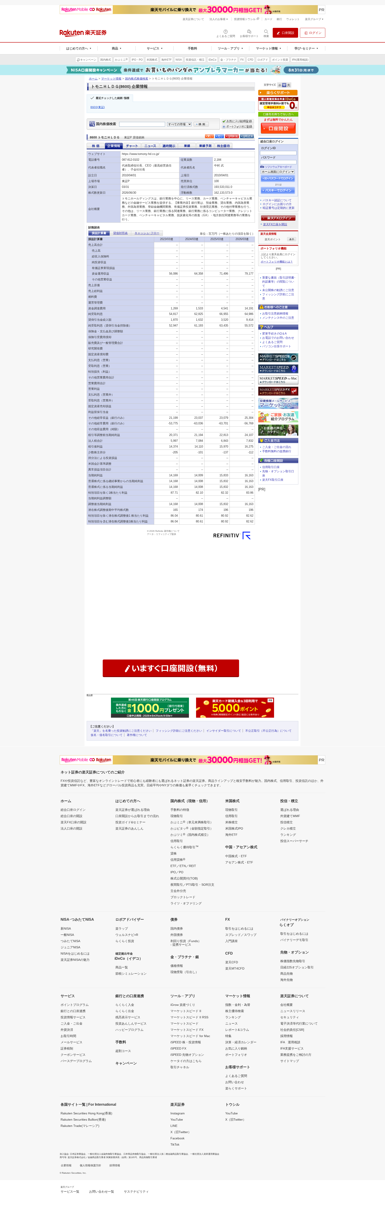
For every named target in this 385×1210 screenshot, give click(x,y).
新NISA (66, 928)
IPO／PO (176, 872)
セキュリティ (289, 1017)
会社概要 (286, 1005)
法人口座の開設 (71, 828)
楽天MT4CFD (234, 968)
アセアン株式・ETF (239, 862)
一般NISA (67, 935)
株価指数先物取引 (292, 961)
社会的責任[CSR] (292, 1029)
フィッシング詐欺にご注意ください (179, 730)
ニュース (231, 1023)
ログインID (268, 148)
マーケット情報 (111, 78)
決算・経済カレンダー (240, 1042)
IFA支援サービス (292, 1048)
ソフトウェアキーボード (278, 166)
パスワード (268, 157)
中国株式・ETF (236, 856)
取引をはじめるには (239, 928)
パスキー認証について (277, 200)
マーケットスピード (184, 1023)
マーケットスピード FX (186, 1029)
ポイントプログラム (75, 1005)
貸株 (173, 853)
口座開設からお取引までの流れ (137, 816)
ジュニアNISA (70, 947)
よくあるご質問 (272, 342)
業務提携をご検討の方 (295, 1054)
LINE (173, 1126)
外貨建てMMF (290, 816)
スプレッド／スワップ (240, 935)
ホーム (93, 78)
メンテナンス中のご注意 (278, 317)
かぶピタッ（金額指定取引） (191, 828)
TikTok (174, 1144)
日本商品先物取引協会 (134, 1154)
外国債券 (176, 935)
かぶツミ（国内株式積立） (190, 834)
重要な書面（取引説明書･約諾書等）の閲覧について (279, 282)
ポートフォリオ (236, 1054)
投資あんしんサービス (131, 1023)
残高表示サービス (127, 1017)
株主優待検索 (234, 1011)
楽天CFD (231, 962)
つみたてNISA (70, 941)
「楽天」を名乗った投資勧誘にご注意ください (121, 730)
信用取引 (176, 841)
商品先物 (286, 973)
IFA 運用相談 (290, 1042)
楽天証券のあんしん (129, 828)
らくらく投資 (124, 941)
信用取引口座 (271, 467)
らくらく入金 (124, 1005)
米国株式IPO (234, 828)
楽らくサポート (236, 1088)
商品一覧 (121, 967)
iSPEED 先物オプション (187, 1054)
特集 (228, 1036)
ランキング (288, 834)
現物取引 (176, 816)
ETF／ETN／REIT (183, 866)
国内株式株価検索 (136, 78)
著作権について (137, 735)
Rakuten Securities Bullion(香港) (83, 1119)
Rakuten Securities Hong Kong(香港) (86, 1113)
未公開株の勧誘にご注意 (278, 290)
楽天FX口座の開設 (73, 822)
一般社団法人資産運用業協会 (204, 1154)
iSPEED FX (178, 1048)
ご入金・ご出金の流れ (276, 447)
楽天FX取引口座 (272, 479)
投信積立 (286, 822)
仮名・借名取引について (107, 735)
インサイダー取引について (223, 730)
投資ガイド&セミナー (130, 822)
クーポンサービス (73, 1054)
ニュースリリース (292, 1011)
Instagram (177, 1113)
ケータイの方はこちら (186, 1061)
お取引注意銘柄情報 (275, 313)
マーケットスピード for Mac (190, 1036)
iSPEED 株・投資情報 (185, 1042)
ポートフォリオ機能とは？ (277, 261)
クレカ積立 (288, 828)
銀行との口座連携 (73, 1011)
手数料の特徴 (179, 809)
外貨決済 (67, 1029)
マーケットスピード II (185, 1011)
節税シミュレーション (131, 973)
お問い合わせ (234, 1082)
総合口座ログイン (73, 809)
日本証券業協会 (78, 1154)
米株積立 (231, 822)
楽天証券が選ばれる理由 (132, 809)
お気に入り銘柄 (236, 1048)
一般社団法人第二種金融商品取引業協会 (168, 1154)
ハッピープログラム (129, 1029)
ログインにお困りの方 (277, 204)
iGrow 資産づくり (182, 1005)
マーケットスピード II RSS (189, 1017)
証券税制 (67, 1048)
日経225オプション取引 (297, 967)
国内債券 (176, 928)
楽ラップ (121, 928)
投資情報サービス (73, 1017)
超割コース (123, 1051)
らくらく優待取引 (184, 847)
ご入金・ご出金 (71, 1023)
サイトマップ (289, 1061)
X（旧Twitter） (180, 1132)
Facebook (177, 1138)
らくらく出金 (124, 1011)
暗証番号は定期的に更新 (279, 208)
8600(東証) (97, 107)
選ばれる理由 (289, 809)
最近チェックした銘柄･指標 (112, 98)
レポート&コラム (237, 1029)
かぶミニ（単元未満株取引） (191, 822)
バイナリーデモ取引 (294, 940)
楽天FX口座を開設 (275, 224)
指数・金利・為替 (237, 1005)
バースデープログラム (76, 1061)
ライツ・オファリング (186, 903)
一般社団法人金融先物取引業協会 (104, 1154)
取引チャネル (179, 1067)
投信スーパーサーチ (294, 841)
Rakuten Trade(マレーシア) (80, 1126)
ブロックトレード (182, 897)
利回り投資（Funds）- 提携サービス (185, 942)
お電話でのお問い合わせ (278, 337)
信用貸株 (177, 859)
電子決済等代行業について (299, 1023)
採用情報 (286, 1036)
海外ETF (231, 834)
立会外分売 (178, 891)
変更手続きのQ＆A (274, 333)
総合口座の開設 (71, 816)
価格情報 (176, 966)
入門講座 (231, 941)
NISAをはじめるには (75, 953)
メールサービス (71, 1042)
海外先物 (286, 980)
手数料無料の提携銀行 (276, 451)
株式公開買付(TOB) (184, 878)
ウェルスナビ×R (126, 935)
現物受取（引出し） (184, 972)
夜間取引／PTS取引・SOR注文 (192, 884)
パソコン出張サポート (276, 346)
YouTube (176, 1119)
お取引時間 (68, 1036)
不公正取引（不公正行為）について (268, 730)
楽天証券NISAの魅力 (75, 959)
